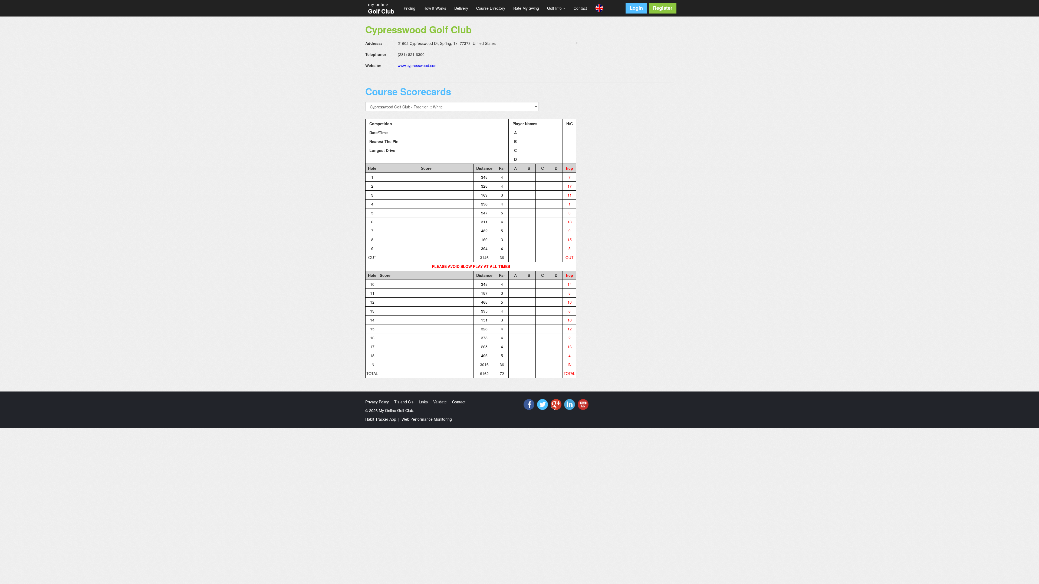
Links (423, 401)
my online (378, 4)
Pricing (409, 8)
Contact (580, 8)
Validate (440, 401)
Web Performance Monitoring (427, 419)
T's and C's (403, 401)
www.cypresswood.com (418, 65)
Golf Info (555, 8)
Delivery (461, 8)
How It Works (434, 8)
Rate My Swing (526, 8)
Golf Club (381, 11)
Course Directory (490, 8)
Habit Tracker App (380, 419)
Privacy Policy (377, 401)
